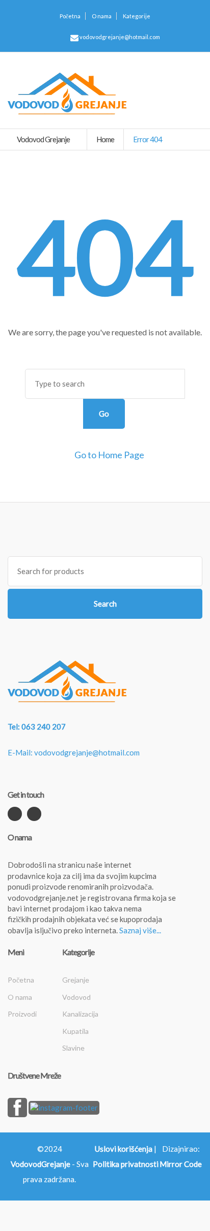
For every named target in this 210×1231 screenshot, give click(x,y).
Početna (70, 16)
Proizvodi (22, 1013)
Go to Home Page (108, 454)
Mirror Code (181, 1164)
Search (105, 603)
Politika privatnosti (126, 1164)
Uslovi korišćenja (123, 1148)
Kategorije (136, 16)
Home (105, 139)
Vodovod (76, 997)
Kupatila (75, 1031)
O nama (102, 16)
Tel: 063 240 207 (37, 726)
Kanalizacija (80, 1013)
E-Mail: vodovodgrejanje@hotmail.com (74, 752)
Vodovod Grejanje (44, 139)
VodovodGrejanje (40, 1164)
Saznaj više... (140, 930)
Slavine (73, 1048)
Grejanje (75, 979)
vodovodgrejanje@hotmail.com (119, 37)
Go (104, 413)
